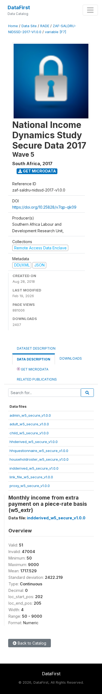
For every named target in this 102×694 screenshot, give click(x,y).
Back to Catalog (31, 643)
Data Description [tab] (33, 359)
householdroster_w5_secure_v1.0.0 (39, 459)
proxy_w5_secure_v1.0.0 (30, 485)
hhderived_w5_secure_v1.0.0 (34, 441)
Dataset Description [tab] (36, 348)
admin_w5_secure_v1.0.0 (30, 415)
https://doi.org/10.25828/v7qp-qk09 (44, 207)
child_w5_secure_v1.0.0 (29, 433)
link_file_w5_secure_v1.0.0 (31, 477)
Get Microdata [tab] (34, 369)
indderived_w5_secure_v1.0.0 (34, 468)
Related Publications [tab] (37, 379)
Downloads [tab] (71, 358)
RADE (44, 26)
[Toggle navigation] (90, 10)
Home (13, 26)
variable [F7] (55, 32)
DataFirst (19, 7)
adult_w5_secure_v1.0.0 (29, 424)
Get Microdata (39, 171)
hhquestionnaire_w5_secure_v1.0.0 (39, 450)
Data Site (29, 26)
